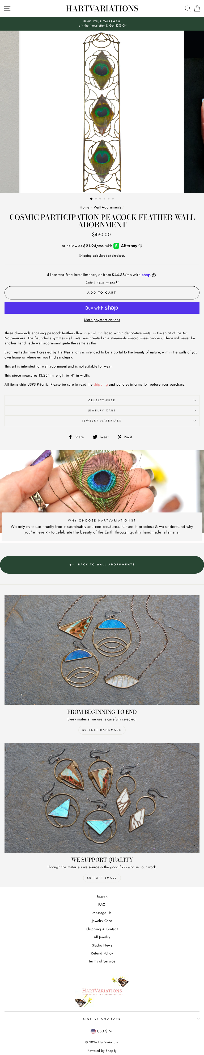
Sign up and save (102, 1019)
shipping (101, 384)
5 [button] (109, 199)
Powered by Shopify (101, 1050)
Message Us (101, 912)
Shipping (85, 255)
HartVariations (102, 8)
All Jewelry (102, 937)
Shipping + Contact (102, 929)
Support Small (102, 878)
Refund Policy (102, 953)
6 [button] (113, 199)
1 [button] (91, 199)
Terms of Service (102, 961)
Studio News (102, 945)
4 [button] (105, 199)
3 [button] (100, 199)
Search (102, 896)
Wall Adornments (107, 207)
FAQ (101, 904)
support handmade (102, 730)
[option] (102, 24)
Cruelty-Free (102, 400)
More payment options (102, 319)
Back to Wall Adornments (105, 564)
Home (84, 207)
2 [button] (96, 199)
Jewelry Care (102, 410)
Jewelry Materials (102, 421)
